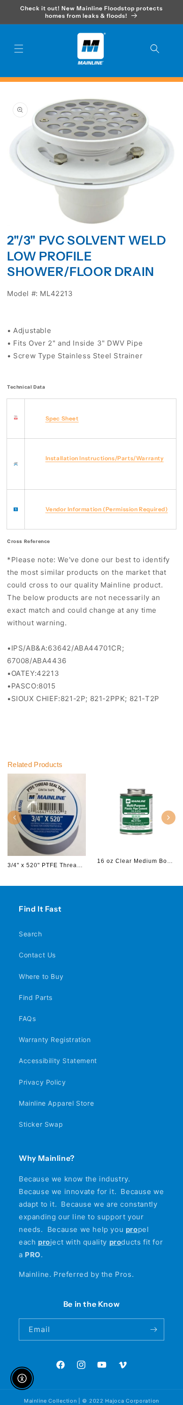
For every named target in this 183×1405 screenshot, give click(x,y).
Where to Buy (41, 976)
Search (30, 934)
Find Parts (36, 997)
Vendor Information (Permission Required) (107, 509)
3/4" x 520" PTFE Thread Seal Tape (60, 865)
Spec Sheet (62, 418)
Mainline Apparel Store (56, 1103)
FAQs (27, 1018)
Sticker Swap (41, 1124)
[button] (18, 48)
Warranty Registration (55, 1039)
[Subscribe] (153, 1329)
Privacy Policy (42, 1082)
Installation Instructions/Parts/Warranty (105, 458)
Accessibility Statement (58, 1061)
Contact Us (37, 955)
